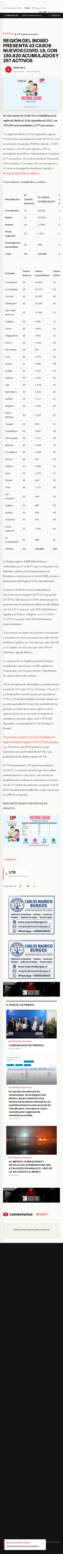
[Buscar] (57, 23)
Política (6, 1487)
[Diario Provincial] (15, 24)
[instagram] (12, 1414)
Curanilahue (9, 1436)
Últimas (25, 1549)
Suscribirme (47, 1347)
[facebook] (4, 1414)
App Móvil (14, 1529)
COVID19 (8, 33)
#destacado (10, 859)
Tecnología (8, 1497)
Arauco (6, 1451)
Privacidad (7, 1549)
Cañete (6, 1430)
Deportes (7, 1481)
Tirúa (5, 1446)
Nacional (7, 1476)
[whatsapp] (23, 1414)
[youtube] (16, 1414)
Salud (6, 1492)
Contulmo (8, 1462)
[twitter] (8, 1414)
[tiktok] (19, 1414)
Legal (17, 1549)
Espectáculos (9, 1502)
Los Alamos (8, 1441)
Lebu (5, 1457)
